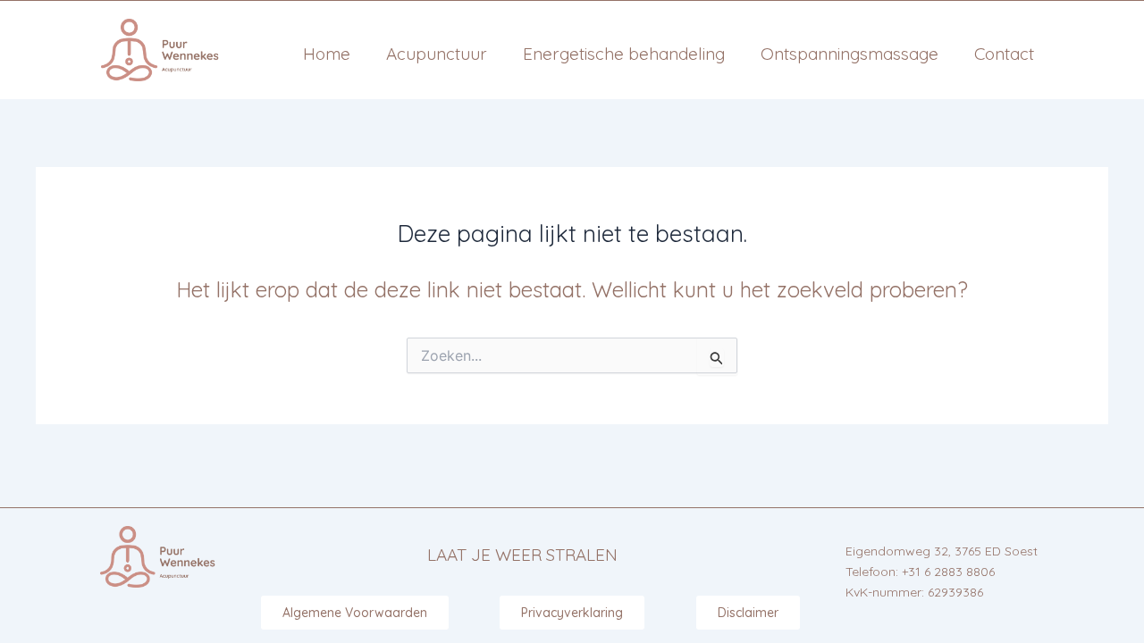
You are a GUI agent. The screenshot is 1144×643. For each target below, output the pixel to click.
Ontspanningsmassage (849, 53)
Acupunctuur (436, 53)
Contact (1004, 53)
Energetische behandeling (624, 53)
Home (326, 53)
